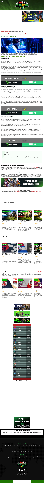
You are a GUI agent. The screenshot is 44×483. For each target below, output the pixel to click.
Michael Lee (13, 36)
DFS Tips (30, 445)
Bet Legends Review (28, 451)
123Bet (19, 361)
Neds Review (19, 449)
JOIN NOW (28, 327)
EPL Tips (38, 445)
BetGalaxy (19, 377)
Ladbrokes (19, 327)
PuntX (19, 351)
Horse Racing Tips (22, 445)
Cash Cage (19, 352)
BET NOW (32, 82)
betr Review (30, 449)
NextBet (19, 359)
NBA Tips (16, 445)
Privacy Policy (30, 456)
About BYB (8, 456)
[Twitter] (22, 470)
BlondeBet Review (36, 449)
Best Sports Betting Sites (12, 457)
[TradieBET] (22, 310)
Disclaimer (17, 456)
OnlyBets (19, 344)
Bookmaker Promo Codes (31, 457)
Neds (18, 335)
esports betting (35, 167)
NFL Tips (34, 445)
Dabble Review (14, 449)
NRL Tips (9, 445)
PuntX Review (14, 451)
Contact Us (12, 456)
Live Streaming (35, 456)
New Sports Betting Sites (22, 457)
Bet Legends (20, 349)
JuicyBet (19, 363)
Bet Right (19, 339)
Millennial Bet (20, 364)
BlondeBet (19, 340)
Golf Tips (27, 445)
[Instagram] (24, 470)
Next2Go (19, 370)
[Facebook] (19, 470)
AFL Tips (6, 445)
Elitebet (19, 375)
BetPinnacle (20, 366)
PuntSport (19, 347)
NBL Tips (13, 445)
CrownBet (19, 356)
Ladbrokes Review (8, 449)
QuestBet (19, 368)
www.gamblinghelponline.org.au (36, 191)
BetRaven (19, 332)
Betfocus (19, 342)
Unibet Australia (20, 346)
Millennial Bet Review (20, 451)
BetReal (19, 333)
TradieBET (19, 330)
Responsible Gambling (23, 456)
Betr (18, 373)
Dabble (19, 328)
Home (2, 31)
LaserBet (19, 371)
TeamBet (19, 354)
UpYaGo (19, 358)
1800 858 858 (17, 191)
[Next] (40, 217)
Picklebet (3, 172)
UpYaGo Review (25, 449)
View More (40, 202)
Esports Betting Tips (6, 31)
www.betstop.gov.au (29, 434)
